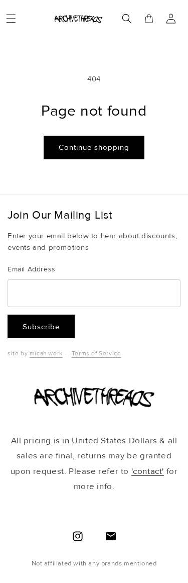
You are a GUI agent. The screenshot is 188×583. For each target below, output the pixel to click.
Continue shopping (94, 147)
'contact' (147, 471)
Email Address (32, 269)
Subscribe (41, 326)
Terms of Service (96, 353)
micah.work (46, 353)
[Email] (110, 536)
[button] (11, 19)
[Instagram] (77, 536)
